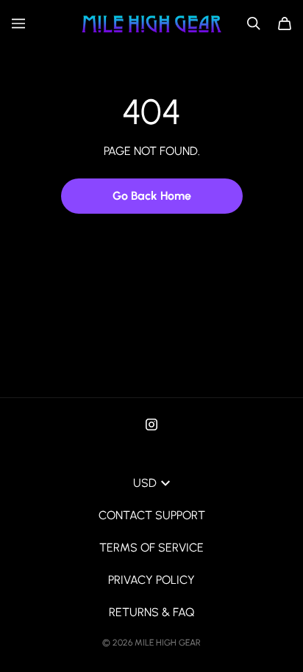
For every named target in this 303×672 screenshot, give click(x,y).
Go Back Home (152, 196)
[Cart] (284, 23)
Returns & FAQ (151, 612)
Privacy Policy (151, 580)
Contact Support (152, 515)
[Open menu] (18, 23)
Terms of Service (151, 547)
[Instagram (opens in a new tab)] (151, 424)
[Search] (253, 23)
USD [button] (145, 483)
